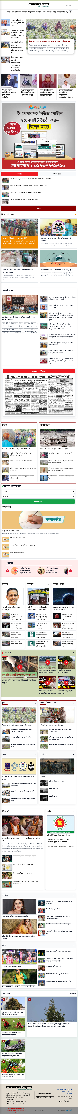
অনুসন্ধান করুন (38, 501)
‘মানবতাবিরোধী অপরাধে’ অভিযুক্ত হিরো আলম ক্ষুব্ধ (59, 932)
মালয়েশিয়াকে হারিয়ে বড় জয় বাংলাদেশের (57, 974)
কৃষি (3, 703)
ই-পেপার (68, 5)
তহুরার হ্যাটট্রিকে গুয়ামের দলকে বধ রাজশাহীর (58, 981)
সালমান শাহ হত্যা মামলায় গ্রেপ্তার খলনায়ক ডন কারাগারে (59, 902)
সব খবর (38, 208)
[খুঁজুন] (70, 12)
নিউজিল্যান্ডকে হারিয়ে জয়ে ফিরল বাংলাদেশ (58, 951)
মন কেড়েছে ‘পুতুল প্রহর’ (53, 909)
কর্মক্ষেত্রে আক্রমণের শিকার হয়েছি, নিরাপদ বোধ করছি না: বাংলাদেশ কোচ (59, 960)
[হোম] (39, 5)
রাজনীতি (5, 584)
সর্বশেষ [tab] (20, 174)
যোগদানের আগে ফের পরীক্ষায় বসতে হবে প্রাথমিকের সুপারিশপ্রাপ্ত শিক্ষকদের (59, 841)
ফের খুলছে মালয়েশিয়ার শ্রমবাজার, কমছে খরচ (61, 846)
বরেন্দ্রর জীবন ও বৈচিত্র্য (48, 703)
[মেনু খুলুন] (7, 5)
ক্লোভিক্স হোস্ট (69, 1110)
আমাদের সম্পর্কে (61, 1089)
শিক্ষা (4, 754)
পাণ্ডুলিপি (43, 754)
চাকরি (49, 811)
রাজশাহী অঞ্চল (8, 290)
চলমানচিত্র (7, 653)
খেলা (4, 945)
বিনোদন (5, 895)
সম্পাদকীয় (6, 507)
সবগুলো (73, 993)
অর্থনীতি (30, 584)
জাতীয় (4, 425)
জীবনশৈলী (5, 811)
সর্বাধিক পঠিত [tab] (57, 174)
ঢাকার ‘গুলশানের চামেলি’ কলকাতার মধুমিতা (58, 924)
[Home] (19, 1088)
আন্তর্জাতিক (45, 425)
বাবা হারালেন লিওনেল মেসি (54, 966)
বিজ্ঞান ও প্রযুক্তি (58, 584)
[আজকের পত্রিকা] (39, 394)
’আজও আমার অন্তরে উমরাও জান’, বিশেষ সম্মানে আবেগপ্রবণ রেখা (58, 917)
